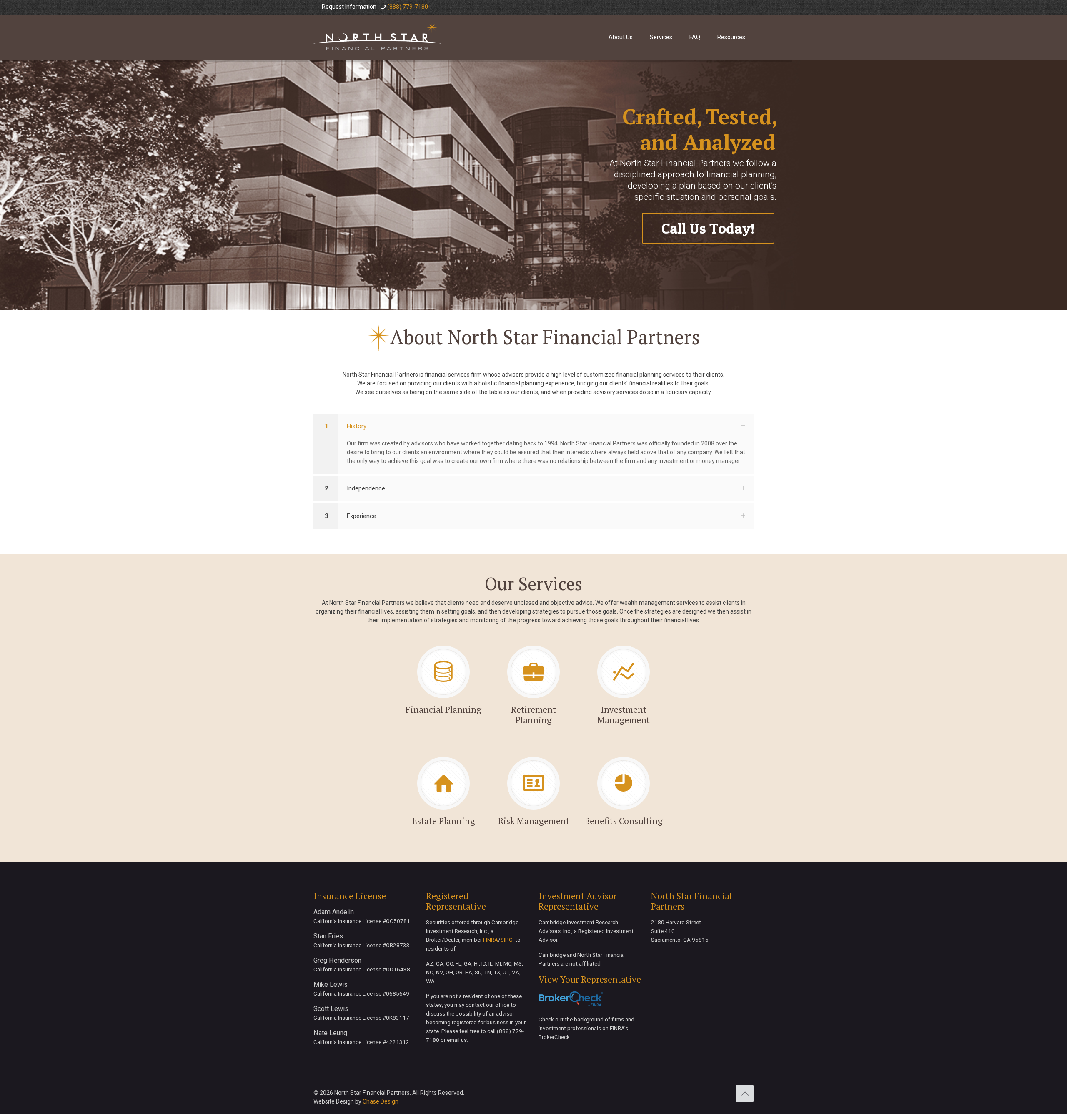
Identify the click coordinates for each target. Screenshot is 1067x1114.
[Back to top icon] (745, 1093)
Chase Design (380, 1101)
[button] (533, 444)
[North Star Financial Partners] (377, 37)
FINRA (490, 939)
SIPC (507, 939)
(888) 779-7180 (407, 6)
